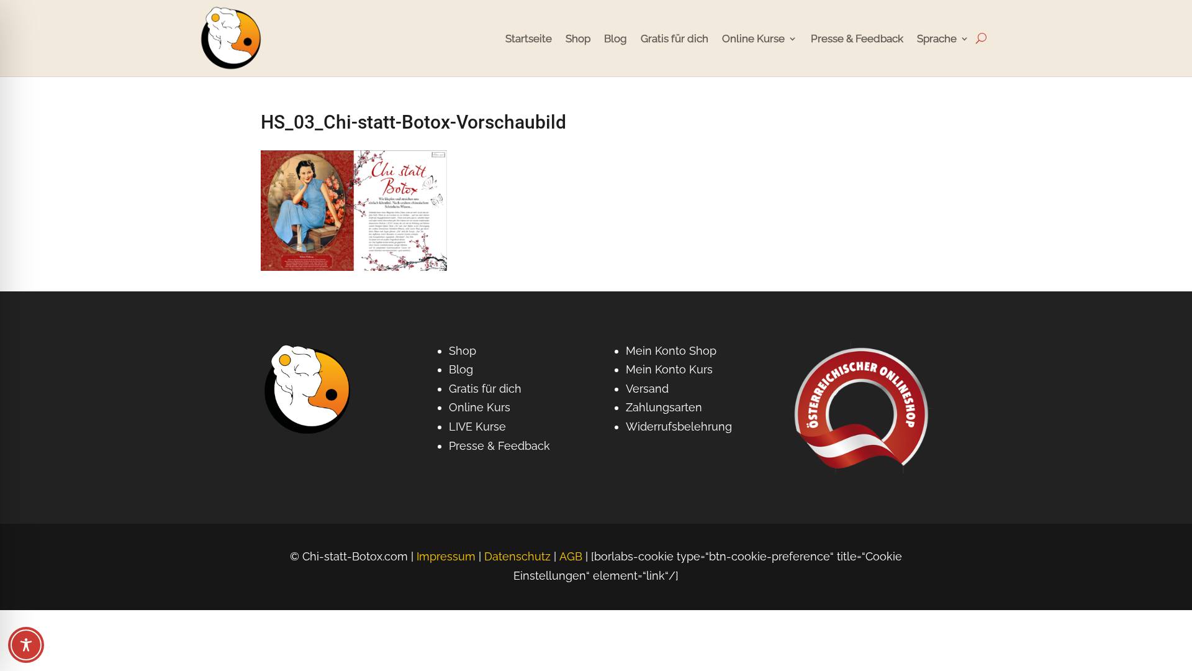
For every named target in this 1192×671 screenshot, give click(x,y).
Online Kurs (479, 407)
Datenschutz (517, 556)
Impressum (446, 556)
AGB (570, 556)
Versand (647, 388)
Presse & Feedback (857, 38)
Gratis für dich (674, 38)
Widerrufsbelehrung (679, 426)
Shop (578, 38)
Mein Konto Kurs (669, 369)
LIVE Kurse (477, 426)
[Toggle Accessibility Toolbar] (26, 645)
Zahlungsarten (664, 407)
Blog (615, 38)
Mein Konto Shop (671, 350)
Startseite (528, 38)
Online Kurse (753, 38)
